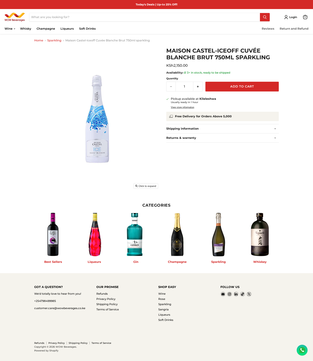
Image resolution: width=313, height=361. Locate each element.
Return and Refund (294, 28)
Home (38, 40)
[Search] (265, 17)
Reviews (268, 28)
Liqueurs (67, 28)
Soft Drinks (87, 28)
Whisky (25, 28)
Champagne (46, 28)
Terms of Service (107, 309)
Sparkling (54, 40)
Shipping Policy (107, 304)
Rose (161, 299)
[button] (291, 17)
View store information (182, 107)
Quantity (172, 78)
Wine (9, 28)
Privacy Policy (105, 299)
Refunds (102, 293)
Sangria (163, 309)
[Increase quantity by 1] (198, 86)
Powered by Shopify (46, 350)
